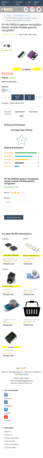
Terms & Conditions (11, 444)
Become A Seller (5, 3)
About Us (7, 432)
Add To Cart (17, 97)
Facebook (7, 398)
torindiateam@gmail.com (24, 381)
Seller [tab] (21, 116)
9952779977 (24, 378)
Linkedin (7, 413)
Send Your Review (14, 217)
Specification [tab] (20, 112)
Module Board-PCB (21, 15)
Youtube (7, 420)
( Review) (14, 35)
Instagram (8, 406)
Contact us (8, 435)
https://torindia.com (25, 383)
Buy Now (29, 97)
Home (8, 15)
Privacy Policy (9, 441)
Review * (7, 198)
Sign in (29, 3)
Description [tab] (33, 112)
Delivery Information (11, 438)
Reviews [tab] (7, 112)
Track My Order (19, 3)
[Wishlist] (36, 97)
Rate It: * (7, 193)
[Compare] (39, 97)
